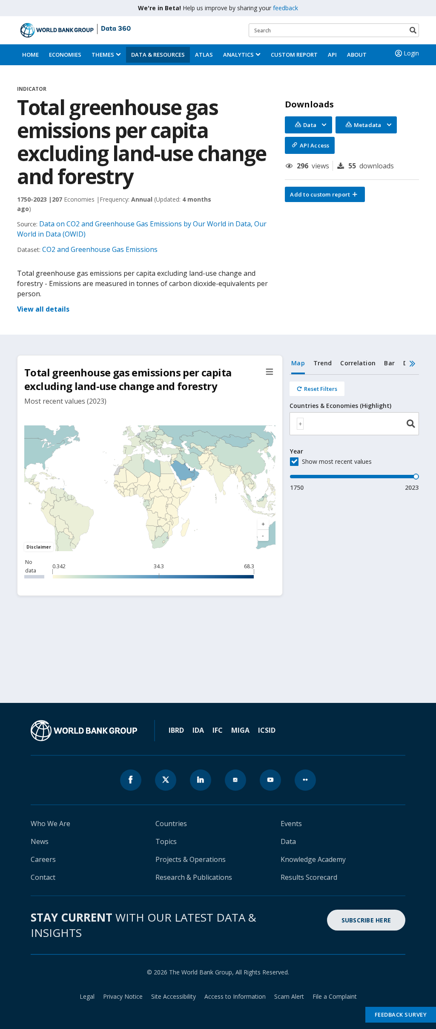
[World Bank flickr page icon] (305, 780)
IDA (198, 730)
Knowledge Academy (313, 859)
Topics (166, 841)
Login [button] (411, 53)
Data (288, 841)
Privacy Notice (123, 996)
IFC (217, 730)
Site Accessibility (173, 996)
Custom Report (294, 54)
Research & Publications (193, 877)
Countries (171, 823)
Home (30, 54)
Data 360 (116, 29)
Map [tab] (298, 363)
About (357, 54)
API (332, 54)
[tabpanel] (354, 433)
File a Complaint (335, 996)
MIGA (240, 730)
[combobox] (354, 423)
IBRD (176, 730)
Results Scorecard (309, 877)
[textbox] (300, 424)
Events (291, 823)
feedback (285, 8)
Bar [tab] (389, 363)
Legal (87, 996)
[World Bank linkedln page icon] (200, 780)
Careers (43, 859)
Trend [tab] (322, 363)
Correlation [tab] (358, 363)
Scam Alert (289, 996)
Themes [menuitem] (103, 54)
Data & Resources (158, 54)
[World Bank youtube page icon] (270, 780)
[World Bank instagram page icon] (235, 780)
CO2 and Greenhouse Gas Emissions (100, 249)
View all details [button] (43, 309)
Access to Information (235, 996)
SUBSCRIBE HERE (366, 920)
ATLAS (204, 54)
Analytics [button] (238, 54)
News (40, 841)
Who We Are (50, 823)
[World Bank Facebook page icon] (130, 780)
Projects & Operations (190, 859)
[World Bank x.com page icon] (165, 780)
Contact (43, 877)
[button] (325, 194)
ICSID (266, 730)
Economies (65, 54)
